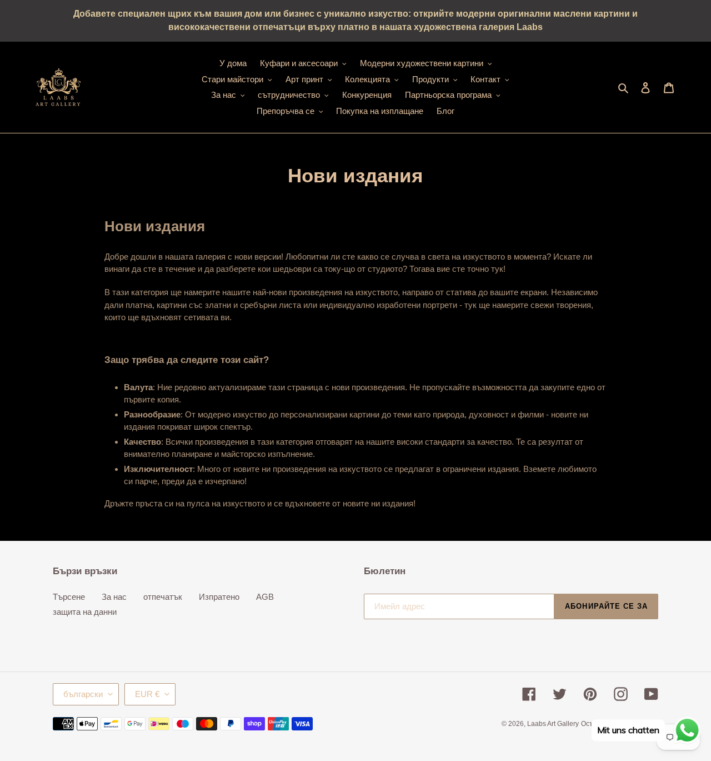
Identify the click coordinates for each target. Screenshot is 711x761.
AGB (265, 596)
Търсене (69, 596)
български (83, 694)
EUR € (147, 694)
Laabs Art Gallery (553, 724)
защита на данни (85, 611)
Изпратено (219, 596)
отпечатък (162, 596)
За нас (114, 596)
